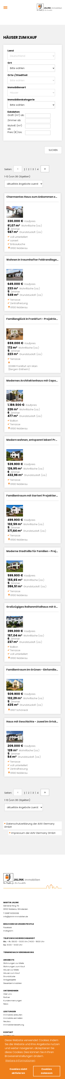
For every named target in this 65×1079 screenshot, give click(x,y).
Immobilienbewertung (13, 1024)
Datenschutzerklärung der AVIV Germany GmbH (29, 825)
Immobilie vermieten (13, 1018)
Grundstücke (9, 976)
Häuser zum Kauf (11, 973)
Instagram (8, 930)
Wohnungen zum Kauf (14, 966)
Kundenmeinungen (12, 1000)
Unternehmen (10, 990)
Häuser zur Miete (11, 969)
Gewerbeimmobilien (12, 983)
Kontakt (8, 1032)
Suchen (53, 150)
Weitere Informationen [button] (20, 1060)
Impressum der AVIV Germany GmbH (33, 833)
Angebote (8, 960)
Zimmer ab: (14, 120)
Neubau (7, 1021)
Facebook (7, 927)
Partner (6, 997)
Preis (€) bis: (15, 132)
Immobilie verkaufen (12, 1014)
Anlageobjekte (9, 979)
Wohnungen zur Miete (13, 963)
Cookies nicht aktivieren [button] (18, 1071)
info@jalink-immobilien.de (15, 916)
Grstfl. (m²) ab (16, 115)
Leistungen (9, 1011)
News (5, 1004)
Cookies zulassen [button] (46, 1071)
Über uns (7, 994)
